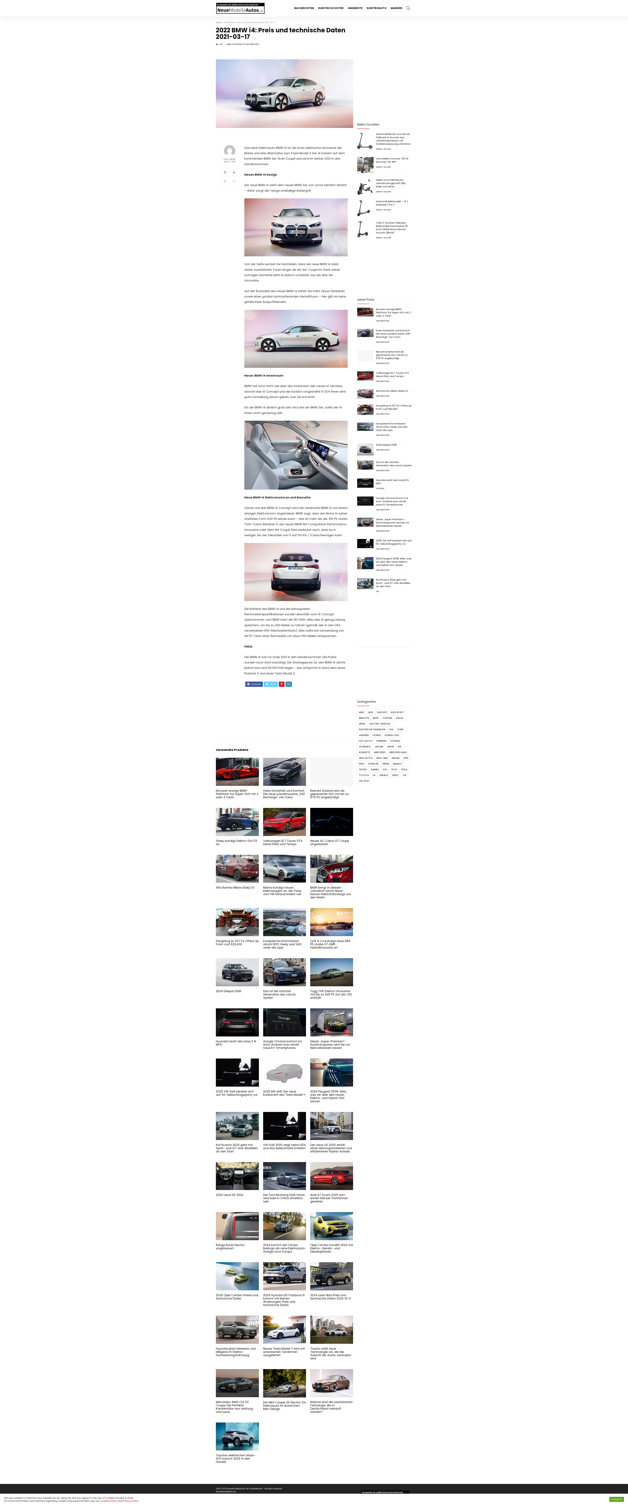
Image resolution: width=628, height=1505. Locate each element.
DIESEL (362, 723)
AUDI (370, 712)
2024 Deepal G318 (228, 991)
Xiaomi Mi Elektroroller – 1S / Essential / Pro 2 (392, 203)
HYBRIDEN (381, 741)
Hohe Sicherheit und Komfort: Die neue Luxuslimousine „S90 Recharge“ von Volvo (284, 794)
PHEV (361, 763)
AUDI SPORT (397, 712)
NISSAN (395, 758)
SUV (385, 769)
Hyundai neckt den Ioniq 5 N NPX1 (236, 1043)
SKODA (363, 769)
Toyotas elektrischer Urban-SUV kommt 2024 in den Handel (236, 1458)
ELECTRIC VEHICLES (380, 723)
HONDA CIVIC (392, 735)
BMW (229, 44)
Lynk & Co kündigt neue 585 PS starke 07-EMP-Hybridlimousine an (330, 944)
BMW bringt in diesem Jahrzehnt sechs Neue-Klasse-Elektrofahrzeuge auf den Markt (330, 892)
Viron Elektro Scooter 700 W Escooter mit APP (392, 160)
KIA (377, 591)
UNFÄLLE (383, 775)
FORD (400, 729)
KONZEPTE (364, 752)
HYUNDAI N (365, 746)
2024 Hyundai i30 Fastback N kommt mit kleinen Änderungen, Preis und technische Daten (284, 1300)
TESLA (404, 769)
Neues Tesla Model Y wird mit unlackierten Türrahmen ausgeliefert (284, 1352)
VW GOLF (364, 781)
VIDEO (395, 775)
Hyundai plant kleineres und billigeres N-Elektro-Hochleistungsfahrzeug (236, 1352)
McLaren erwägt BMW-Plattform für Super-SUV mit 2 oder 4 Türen (237, 794)
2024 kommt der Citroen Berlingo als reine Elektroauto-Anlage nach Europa (284, 1248)
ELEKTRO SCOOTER (331, 8)
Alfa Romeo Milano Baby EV (235, 888)
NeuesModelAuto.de (226, 1491)
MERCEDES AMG (398, 752)
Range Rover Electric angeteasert (230, 1246)
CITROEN (387, 718)
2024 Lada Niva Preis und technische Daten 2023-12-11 (330, 1296)
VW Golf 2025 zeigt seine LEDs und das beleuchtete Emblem (284, 1146)
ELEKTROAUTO (376, 8)
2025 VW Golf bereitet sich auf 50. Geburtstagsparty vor (237, 1093)
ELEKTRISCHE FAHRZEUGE (372, 729)
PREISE (386, 763)
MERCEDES (379, 752)
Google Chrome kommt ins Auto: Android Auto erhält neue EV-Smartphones (282, 1044)
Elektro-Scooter (383, 149)
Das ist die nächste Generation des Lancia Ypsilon (279, 994)
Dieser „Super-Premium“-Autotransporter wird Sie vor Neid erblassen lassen (330, 1044)
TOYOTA (364, 775)
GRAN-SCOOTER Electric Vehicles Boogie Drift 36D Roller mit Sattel (390, 183)
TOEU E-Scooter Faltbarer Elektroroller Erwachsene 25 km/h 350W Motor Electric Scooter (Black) (392, 227)
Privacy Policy (131, 1501)
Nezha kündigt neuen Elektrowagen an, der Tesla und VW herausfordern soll (282, 891)
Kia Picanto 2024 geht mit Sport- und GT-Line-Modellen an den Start (237, 1148)
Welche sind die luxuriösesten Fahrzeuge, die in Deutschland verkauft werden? (331, 1407)
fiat (391, 729)
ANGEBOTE (355, 8)
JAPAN (390, 746)
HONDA (377, 735)
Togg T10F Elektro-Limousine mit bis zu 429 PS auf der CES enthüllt (331, 994)
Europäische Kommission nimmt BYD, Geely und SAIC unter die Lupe (282, 944)
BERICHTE (364, 718)
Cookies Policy (108, 1501)
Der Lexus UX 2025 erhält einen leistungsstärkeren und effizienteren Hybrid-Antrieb (331, 1148)
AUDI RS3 (382, 712)
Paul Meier (230, 159)
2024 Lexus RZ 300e (229, 1195)
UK (374, 775)
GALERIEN (364, 735)
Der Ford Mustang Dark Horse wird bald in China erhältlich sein (284, 1198)
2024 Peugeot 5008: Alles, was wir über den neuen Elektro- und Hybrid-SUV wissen (328, 1096)
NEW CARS (382, 758)
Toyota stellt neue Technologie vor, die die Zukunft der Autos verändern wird (330, 1353)
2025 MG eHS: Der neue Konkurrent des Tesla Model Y (284, 1093)
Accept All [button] (616, 1499)
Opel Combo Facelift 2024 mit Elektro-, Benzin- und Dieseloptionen (331, 1248)
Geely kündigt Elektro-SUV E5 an (236, 842)
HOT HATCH (365, 741)
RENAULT (397, 763)
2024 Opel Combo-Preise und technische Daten (237, 1296)
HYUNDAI (380, 488)
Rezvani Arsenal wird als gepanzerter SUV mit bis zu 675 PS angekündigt (329, 794)
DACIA (399, 718)
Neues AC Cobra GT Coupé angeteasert (329, 842)
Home (219, 22)
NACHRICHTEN (304, 8)
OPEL (406, 758)
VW (404, 775)
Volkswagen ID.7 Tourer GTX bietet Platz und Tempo (282, 842)
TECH (394, 769)
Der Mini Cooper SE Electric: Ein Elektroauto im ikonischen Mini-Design (284, 1405)
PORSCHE (373, 763)
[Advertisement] (296, 715)
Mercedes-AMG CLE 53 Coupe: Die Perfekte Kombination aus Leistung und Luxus (234, 1407)
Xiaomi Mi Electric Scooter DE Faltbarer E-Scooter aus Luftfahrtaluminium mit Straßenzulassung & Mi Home (393, 139)
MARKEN (396, 8)
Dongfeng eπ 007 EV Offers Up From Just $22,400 (237, 942)
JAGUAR (379, 746)
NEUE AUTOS (366, 758)
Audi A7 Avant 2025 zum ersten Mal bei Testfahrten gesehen (329, 1198)
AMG (361, 712)
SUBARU (375, 769)
